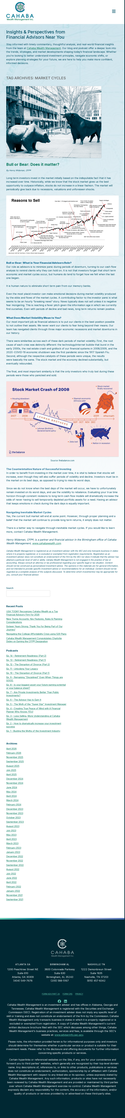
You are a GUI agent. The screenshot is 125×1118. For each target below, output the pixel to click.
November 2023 (14, 813)
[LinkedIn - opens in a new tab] (66, 1001)
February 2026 (13, 753)
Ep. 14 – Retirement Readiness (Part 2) (26, 655)
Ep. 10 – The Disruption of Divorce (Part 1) (28, 673)
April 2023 (11, 839)
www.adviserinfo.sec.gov (69, 1034)
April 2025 (11, 774)
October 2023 (13, 817)
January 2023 (13, 852)
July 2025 (11, 770)
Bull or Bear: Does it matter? (32, 164)
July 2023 (11, 830)
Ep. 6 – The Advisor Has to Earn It (23, 699)
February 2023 (13, 847)
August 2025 (12, 766)
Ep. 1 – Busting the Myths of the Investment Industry (33, 731)
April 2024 (11, 796)
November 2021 (14, 895)
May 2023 (11, 834)
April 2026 (11, 748)
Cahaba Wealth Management (44, 48)
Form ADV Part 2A (51, 994)
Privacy (79, 994)
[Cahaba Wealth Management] (20, 11)
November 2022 (14, 860)
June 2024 (11, 787)
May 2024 (11, 791)
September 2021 (14, 899)
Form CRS (67, 994)
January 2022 (13, 891)
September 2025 (15, 761)
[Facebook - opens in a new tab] (59, 1001)
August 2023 (12, 826)
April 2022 (11, 882)
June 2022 (11, 878)
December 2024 (14, 778)
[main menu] (114, 11)
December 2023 (14, 809)
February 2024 (13, 804)
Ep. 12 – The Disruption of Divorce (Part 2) (28, 664)
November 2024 (14, 783)
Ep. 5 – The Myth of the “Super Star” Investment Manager (36, 704)
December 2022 (14, 856)
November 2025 (14, 757)
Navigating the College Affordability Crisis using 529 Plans (36, 634)
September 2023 (15, 822)
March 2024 (12, 800)
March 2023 (12, 843)
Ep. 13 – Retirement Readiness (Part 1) (26, 660)
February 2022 (13, 886)
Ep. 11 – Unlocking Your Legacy (22, 668)
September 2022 (15, 865)
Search (9, 588)
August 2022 (12, 869)
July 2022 (11, 873)
